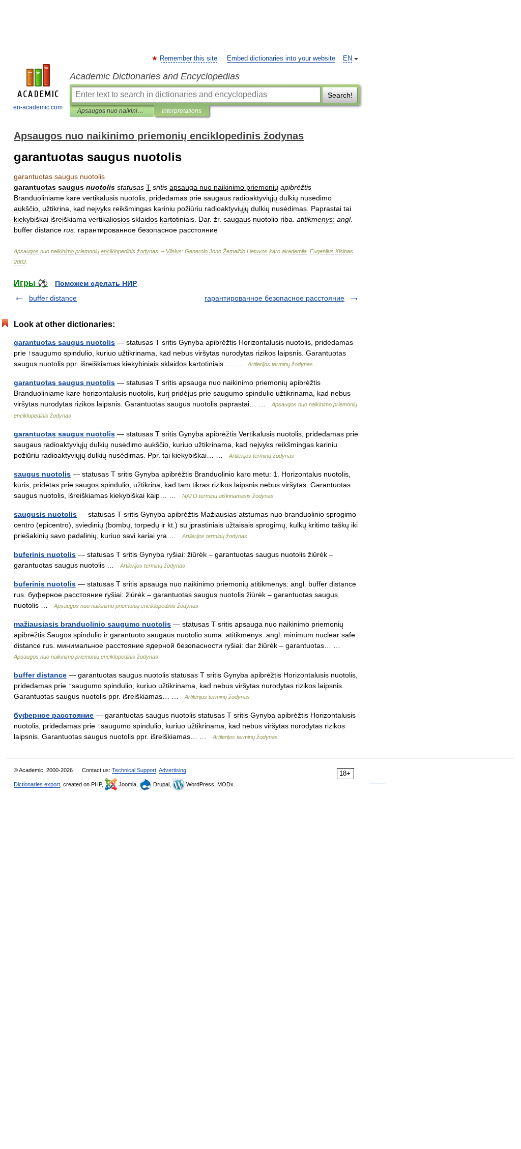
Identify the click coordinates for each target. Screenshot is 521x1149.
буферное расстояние (54, 715)
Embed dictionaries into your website (281, 58)
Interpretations (181, 110)
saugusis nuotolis (45, 514)
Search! (340, 95)
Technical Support (134, 770)
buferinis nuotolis (45, 554)
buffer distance (53, 298)
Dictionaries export (37, 784)
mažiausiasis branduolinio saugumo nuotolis (92, 624)
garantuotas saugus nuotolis (64, 342)
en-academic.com (38, 107)
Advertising (172, 770)
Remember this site (189, 58)
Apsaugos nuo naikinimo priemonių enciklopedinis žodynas (111, 110)
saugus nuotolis (42, 474)
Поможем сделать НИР (96, 283)
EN (347, 58)
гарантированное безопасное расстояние (274, 298)
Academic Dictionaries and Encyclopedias (155, 76)
